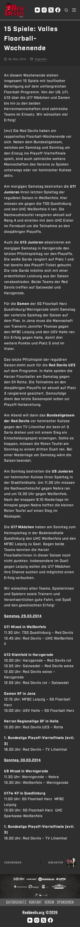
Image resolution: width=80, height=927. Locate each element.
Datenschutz (16, 902)
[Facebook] (57, 10)
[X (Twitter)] (51, 10)
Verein (49, 902)
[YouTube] (37, 10)
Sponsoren (65, 902)
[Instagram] (44, 10)
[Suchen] (66, 10)
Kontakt (35, 902)
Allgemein (41, 59)
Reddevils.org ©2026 (40, 912)
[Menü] (74, 10)
